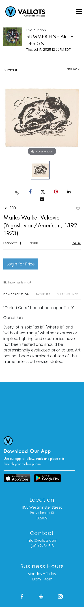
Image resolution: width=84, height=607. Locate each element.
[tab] (16, 296)
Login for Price (20, 264)
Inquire (76, 243)
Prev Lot (12, 70)
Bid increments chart (17, 282)
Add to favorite (78, 208)
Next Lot (72, 69)
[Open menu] (79, 11)
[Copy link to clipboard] (16, 192)
